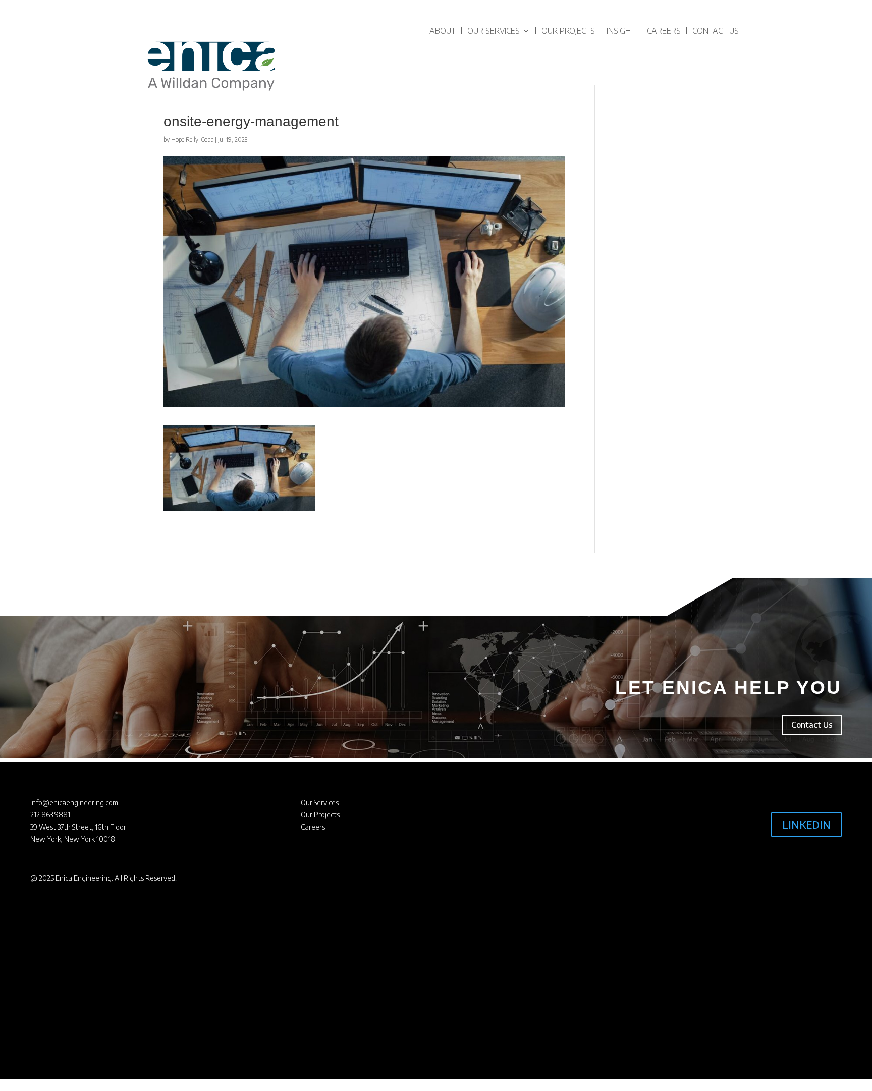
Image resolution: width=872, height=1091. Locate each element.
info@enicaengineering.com (74, 802)
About (442, 30)
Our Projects (568, 30)
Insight (621, 30)
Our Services (493, 30)
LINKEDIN (806, 824)
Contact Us (715, 30)
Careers (664, 30)
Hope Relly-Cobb (192, 139)
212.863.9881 (50, 814)
